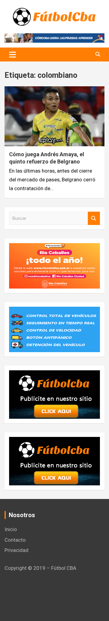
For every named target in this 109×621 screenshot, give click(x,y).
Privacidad (16, 550)
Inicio (11, 529)
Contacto (15, 540)
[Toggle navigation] (13, 54)
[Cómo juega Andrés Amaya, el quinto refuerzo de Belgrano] (54, 116)
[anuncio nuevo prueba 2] (54, 375)
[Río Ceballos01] (54, 247)
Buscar (94, 218)
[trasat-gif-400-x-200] (54, 311)
